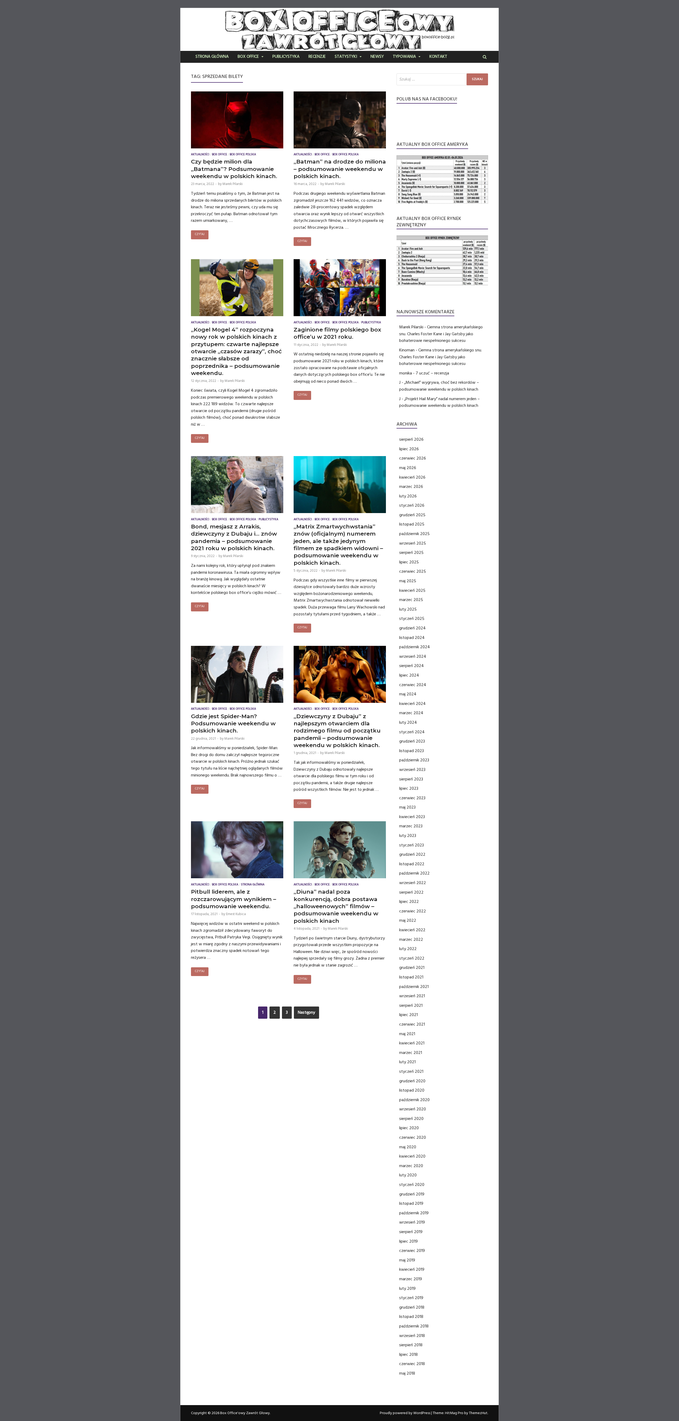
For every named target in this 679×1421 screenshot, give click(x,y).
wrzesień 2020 (412, 1109)
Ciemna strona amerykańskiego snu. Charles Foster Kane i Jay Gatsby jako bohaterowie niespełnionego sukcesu (441, 333)
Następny (306, 1012)
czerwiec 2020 (412, 1137)
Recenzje (317, 57)
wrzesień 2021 (412, 996)
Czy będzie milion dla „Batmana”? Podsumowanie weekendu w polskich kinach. (234, 168)
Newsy (377, 57)
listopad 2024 (412, 638)
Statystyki (346, 57)
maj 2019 (407, 1260)
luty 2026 (408, 496)
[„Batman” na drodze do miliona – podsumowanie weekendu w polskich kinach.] (340, 121)
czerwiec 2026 (412, 458)
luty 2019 (407, 1288)
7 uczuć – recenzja (432, 373)
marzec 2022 (411, 939)
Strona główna (212, 57)
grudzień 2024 (412, 628)
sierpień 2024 (411, 666)
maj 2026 (407, 468)
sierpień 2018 (411, 1345)
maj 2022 (407, 920)
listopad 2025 (411, 524)
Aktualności (200, 155)
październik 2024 (414, 647)
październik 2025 (414, 534)
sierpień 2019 (411, 1232)
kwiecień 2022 (412, 930)
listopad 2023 (411, 751)
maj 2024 (407, 694)
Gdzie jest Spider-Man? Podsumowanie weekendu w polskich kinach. (233, 723)
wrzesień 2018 (412, 1336)
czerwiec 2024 (412, 685)
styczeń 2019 (411, 1298)
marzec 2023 (411, 826)
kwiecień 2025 (412, 590)
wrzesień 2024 (412, 656)
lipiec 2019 (408, 1241)
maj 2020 (407, 1147)
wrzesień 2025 (412, 543)
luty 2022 (408, 949)
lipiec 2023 (408, 788)
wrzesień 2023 (412, 770)
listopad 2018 (411, 1317)
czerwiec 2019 (412, 1251)
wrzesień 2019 (412, 1222)
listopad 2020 (411, 1090)
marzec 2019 (410, 1279)
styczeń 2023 (411, 845)
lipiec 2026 (409, 449)
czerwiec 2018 (412, 1364)
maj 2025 (407, 581)
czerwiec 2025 (412, 571)
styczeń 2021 (411, 1071)
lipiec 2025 (409, 562)
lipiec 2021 (408, 1015)
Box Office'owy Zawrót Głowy (245, 1413)
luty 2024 (408, 722)
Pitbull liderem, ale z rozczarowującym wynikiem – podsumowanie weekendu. (233, 899)
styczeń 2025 (411, 618)
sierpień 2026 (411, 439)
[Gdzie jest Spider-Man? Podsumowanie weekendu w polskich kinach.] (237, 675)
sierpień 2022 (411, 892)
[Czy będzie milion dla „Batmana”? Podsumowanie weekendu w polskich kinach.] (237, 121)
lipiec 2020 (409, 1128)
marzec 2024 (411, 713)
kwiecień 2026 (412, 477)
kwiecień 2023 (412, 817)
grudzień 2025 (412, 515)
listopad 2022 (411, 864)
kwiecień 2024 (412, 704)
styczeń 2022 (411, 958)
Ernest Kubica (236, 914)
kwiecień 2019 (411, 1269)
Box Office (248, 57)
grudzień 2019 (411, 1194)
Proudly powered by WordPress (405, 1413)
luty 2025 (408, 609)
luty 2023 (407, 836)
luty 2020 (408, 1175)
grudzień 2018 (411, 1307)
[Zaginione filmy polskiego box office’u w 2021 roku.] (340, 289)
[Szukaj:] (442, 79)
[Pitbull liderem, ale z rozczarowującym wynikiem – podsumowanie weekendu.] (237, 851)
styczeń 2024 (412, 732)
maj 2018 (407, 1373)
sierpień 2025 (411, 552)
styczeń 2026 (411, 505)
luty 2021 (407, 1062)
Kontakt (438, 57)
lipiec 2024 (409, 675)
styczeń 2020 (411, 1185)
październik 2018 (414, 1326)
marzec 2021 (410, 1053)
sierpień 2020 (411, 1119)
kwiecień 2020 (412, 1156)
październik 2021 (414, 987)
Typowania (404, 57)
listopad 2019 (411, 1203)
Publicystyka (285, 57)
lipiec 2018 (408, 1354)
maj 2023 (407, 807)
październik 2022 (414, 873)
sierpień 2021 (411, 1005)
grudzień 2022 (412, 854)
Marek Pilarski (233, 184)
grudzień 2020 (412, 1081)
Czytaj (199, 234)
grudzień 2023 (412, 741)
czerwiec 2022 (412, 911)
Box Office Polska (243, 155)
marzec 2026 (411, 486)
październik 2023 (414, 760)
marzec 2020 (411, 1166)
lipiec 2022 (409, 901)
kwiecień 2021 (411, 1043)
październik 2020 (414, 1100)
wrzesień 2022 (412, 883)
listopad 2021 (411, 977)
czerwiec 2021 (412, 1024)
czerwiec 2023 (412, 798)
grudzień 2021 (411, 967)
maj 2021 (407, 1034)
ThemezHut (478, 1413)
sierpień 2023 (411, 779)
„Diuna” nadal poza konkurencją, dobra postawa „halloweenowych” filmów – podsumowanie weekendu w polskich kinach (336, 906)
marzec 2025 (411, 600)
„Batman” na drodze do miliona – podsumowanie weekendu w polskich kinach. (340, 168)
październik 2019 (414, 1213)
